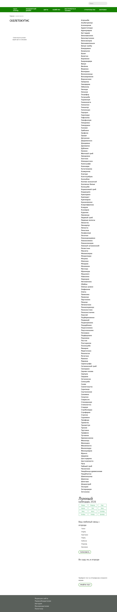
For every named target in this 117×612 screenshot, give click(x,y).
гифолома (85, 117)
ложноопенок (87, 240)
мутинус (84, 269)
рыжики (84, 358)
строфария (85, 412)
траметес (85, 422)
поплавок (85, 333)
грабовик (85, 130)
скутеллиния (86, 392)
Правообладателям (43, 601)
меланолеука (86, 253)
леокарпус (85, 225)
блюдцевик (86, 48)
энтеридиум (86, 489)
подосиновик (87, 328)
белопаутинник (87, 38)
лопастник (85, 248)
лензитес (85, 223)
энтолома (85, 492)
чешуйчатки (86, 474)
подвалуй (85, 320)
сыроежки (85, 417)
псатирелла (86, 343)
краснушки (85, 194)
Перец (83, 538)
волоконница (87, 74)
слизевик (85, 394)
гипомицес (85, 110)
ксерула (84, 207)
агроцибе (85, 20)
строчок (84, 415)
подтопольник (87, 330)
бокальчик (85, 51)
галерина (85, 82)
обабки (84, 284)
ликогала (85, 230)
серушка (84, 376)
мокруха (84, 264)
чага (83, 463)
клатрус (84, 174)
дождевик (85, 143)
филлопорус (86, 448)
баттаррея (85, 33)
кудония (84, 212)
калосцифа (86, 164)
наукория (85, 279)
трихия (84, 428)
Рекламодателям (42, 606)
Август (92, 511)
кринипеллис (87, 202)
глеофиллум (86, 120)
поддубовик (86, 325)
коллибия (85, 179)
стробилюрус (86, 410)
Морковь (84, 544)
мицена (84, 258)
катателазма (86, 169)
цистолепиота (87, 461)
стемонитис (86, 405)
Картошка (84, 535)
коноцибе (85, 187)
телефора (85, 420)
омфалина (85, 289)
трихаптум (85, 425)
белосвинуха (86, 41)
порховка (85, 338)
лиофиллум (86, 233)
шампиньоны (86, 476)
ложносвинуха (87, 243)
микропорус (86, 256)
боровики (85, 59)
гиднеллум (85, 100)
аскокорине (86, 25)
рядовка (84, 361)
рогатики (85, 356)
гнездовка (85, 123)
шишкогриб (86, 484)
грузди (84, 135)
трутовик (85, 430)
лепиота (84, 228)
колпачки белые (88, 184)
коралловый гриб (88, 189)
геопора (84, 89)
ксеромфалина (87, 205)
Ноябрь (93, 514)
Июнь (102, 508)
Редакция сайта (41, 598)
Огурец (83, 532)
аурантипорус (87, 28)
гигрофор (85, 94)
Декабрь (102, 514)
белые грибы (86, 46)
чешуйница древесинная (91, 471)
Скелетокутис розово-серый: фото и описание (19, 38)
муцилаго (85, 274)
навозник (85, 276)
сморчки (84, 397)
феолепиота (86, 446)
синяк (83, 384)
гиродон (84, 112)
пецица (84, 302)
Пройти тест (85, 585)
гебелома (85, 87)
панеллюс (85, 294)
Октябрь (83, 514)
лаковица (85, 215)
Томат (83, 529)
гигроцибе (85, 97)
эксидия (84, 487)
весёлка (84, 66)
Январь (83, 505)
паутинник (85, 299)
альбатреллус (87, 23)
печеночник (86, 305)
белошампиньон (88, 43)
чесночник (85, 469)
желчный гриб (87, 153)
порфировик (86, 335)
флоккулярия (86, 451)
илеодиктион (87, 161)
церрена (84, 456)
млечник (85, 261)
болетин (84, 56)
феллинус (85, 440)
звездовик (85, 156)
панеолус (85, 297)
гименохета (86, 102)
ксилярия (85, 210)
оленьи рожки (87, 287)
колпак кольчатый (89, 182)
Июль (83, 511)
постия (84, 340)
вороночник (86, 79)
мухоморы (85, 271)
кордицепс (85, 192)
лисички (84, 235)
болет (83, 53)
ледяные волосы (88, 220)
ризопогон (85, 353)
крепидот (85, 197)
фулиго (84, 453)
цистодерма (86, 458)
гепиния (84, 92)
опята (83, 292)
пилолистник (87, 310)
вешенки (85, 69)
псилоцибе (86, 346)
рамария (84, 348)
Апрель (83, 508)
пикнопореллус (87, 307)
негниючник (86, 281)
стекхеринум (86, 402)
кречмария (85, 199)
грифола (84, 133)
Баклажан (84, 547)
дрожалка (85, 146)
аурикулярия (86, 30)
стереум (84, 407)
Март (102, 505)
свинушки (85, 369)
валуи (83, 64)
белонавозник (87, 35)
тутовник (85, 435)
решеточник (86, 351)
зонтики (84, 158)
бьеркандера (86, 61)
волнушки (85, 71)
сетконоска (86, 379)
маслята (84, 251)
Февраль (92, 505)
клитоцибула (87, 176)
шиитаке (85, 481)
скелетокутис (87, 387)
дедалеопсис (86, 141)
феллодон (85, 443)
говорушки (85, 125)
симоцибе (85, 381)
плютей (84, 315)
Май (93, 508)
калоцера (85, 166)
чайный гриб (86, 466)
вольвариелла (87, 76)
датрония (85, 138)
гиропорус (85, 115)
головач (84, 128)
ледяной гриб (87, 217)
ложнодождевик (88, 238)
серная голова (87, 371)
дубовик (84, 148)
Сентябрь (102, 511)
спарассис (85, 399)
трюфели (85, 433)
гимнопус (85, 107)
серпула (84, 374)
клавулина (85, 171)
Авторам (38, 603)
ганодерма (85, 84)
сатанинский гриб (89, 366)
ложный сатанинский (90, 246)
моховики (85, 266)
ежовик (84, 151)
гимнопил (85, 105)
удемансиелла (87, 438)
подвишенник (87, 323)
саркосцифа (86, 364)
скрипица (85, 389)
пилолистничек (87, 312)
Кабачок (84, 541)
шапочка (85, 479)
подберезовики (87, 317)
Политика (39, 609)
